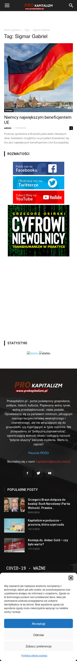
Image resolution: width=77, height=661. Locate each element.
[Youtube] (50, 473)
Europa (8, 110)
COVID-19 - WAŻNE (26, 568)
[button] (71, 578)
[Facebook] (27, 473)
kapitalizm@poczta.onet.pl (53, 461)
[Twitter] (38, 473)
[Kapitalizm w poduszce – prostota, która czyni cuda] (14, 525)
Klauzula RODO (38, 453)
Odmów (38, 635)
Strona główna (12, 29)
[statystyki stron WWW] (32, 353)
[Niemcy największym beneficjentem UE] (38, 77)
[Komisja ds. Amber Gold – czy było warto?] (14, 545)
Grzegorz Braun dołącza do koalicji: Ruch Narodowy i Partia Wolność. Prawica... (49, 504)
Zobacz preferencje (39, 646)
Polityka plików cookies (34, 655)
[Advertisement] (38, 18)
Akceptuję (38, 623)
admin (7, 127)
